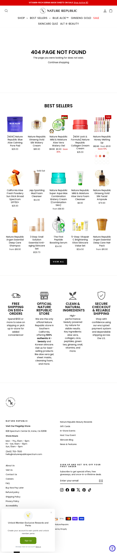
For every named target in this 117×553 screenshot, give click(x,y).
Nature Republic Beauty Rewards (76, 421)
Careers (10, 478)
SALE (96, 18)
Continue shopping (58, 62)
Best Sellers (39, 18)
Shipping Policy (13, 496)
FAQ (8, 483)
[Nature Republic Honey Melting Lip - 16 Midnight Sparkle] (104, 152)
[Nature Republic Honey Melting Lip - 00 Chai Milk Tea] (96, 152)
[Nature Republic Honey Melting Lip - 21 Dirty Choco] (107, 156)
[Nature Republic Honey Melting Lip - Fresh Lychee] (104, 159)
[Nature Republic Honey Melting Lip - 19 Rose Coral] (100, 156)
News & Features (68, 444)
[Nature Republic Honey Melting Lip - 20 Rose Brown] (104, 156)
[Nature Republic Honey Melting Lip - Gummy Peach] (100, 162)
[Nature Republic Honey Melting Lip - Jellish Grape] (96, 162)
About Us (10, 465)
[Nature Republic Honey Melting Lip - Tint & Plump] (104, 162)
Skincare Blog (66, 439)
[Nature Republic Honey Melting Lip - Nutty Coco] (100, 159)
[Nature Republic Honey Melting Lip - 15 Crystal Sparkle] (100, 152)
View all (58, 261)
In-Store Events (67, 430)
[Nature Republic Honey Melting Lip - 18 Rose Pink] (96, 156)
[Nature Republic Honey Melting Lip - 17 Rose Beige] (107, 152)
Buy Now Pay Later (15, 487)
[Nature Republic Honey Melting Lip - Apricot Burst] (96, 159)
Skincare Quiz (48, 23)
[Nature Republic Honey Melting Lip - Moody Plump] (107, 162)
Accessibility (12, 505)
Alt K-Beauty (69, 23)
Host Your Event (68, 435)
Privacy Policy (12, 501)
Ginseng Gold (81, 18)
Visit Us (9, 470)
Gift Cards (65, 426)
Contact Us (11, 474)
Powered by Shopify (58, 529)
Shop (22, 18)
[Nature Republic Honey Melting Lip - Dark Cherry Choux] (107, 159)
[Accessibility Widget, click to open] (112, 548)
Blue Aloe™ (61, 18)
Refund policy (12, 492)
